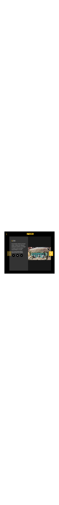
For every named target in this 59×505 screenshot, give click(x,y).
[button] (51, 253)
